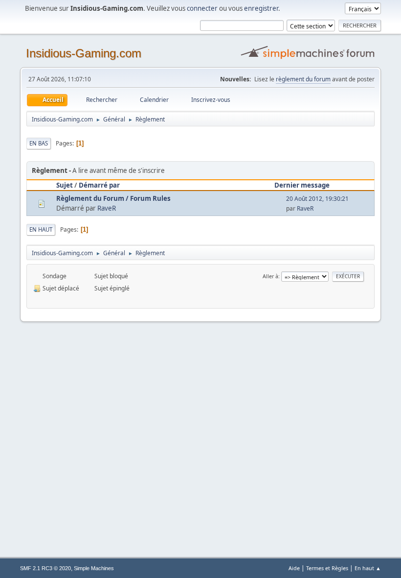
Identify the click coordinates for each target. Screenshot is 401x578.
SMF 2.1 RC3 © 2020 (45, 568)
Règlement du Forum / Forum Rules (113, 198)
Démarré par (99, 185)
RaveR (106, 208)
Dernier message (302, 185)
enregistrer (261, 8)
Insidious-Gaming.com (83, 53)
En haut (40, 229)
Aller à (270, 276)
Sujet (64, 185)
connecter (202, 8)
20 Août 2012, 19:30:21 (317, 198)
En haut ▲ (368, 568)
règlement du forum (303, 79)
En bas (38, 143)
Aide (294, 568)
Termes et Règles (327, 568)
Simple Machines (94, 568)
